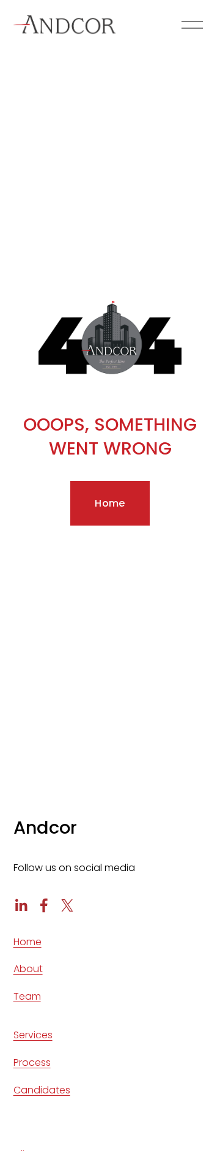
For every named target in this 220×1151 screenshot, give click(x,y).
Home (110, 503)
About (28, 969)
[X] (67, 905)
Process (32, 1062)
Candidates (41, 1090)
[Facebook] (44, 905)
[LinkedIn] (20, 905)
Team (27, 996)
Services (33, 1035)
